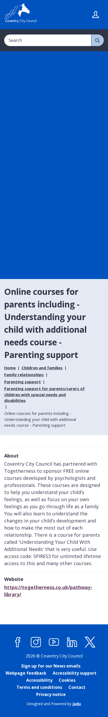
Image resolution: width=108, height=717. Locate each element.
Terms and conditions (39, 687)
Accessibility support (74, 673)
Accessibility (39, 680)
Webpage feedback (26, 673)
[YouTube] (54, 642)
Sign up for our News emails (50, 666)
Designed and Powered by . (54, 703)
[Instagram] (36, 642)
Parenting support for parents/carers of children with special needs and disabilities (44, 394)
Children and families (42, 367)
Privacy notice (51, 694)
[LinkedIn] (72, 642)
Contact (76, 687)
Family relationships (24, 374)
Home (10, 367)
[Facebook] (17, 642)
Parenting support (22, 381)
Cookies (67, 680)
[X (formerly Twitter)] (90, 642)
